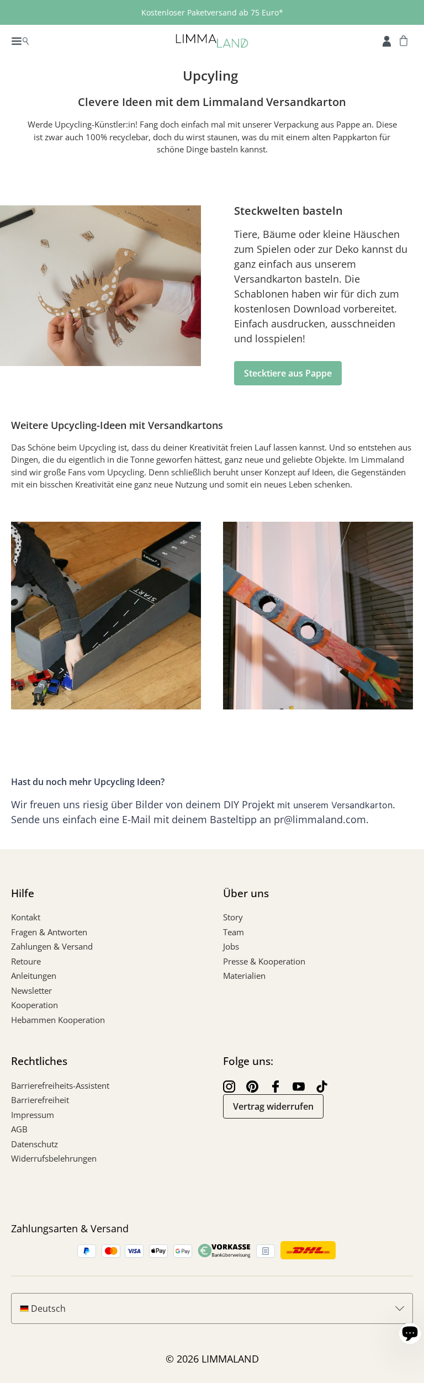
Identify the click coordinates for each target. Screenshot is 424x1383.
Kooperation (34, 1004)
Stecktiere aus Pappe (288, 373)
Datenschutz (34, 1143)
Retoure (26, 961)
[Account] (386, 40)
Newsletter (31, 990)
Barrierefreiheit (40, 1099)
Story (233, 917)
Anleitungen (33, 975)
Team (233, 931)
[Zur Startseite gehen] (212, 40)
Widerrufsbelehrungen (54, 1158)
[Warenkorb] (403, 40)
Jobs (231, 946)
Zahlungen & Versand (52, 946)
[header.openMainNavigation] (20, 40)
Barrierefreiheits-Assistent (60, 1085)
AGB (19, 1129)
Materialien (244, 975)
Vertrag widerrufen (273, 1106)
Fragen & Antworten (49, 931)
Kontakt (25, 917)
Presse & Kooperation (264, 961)
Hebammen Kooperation (58, 1019)
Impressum (32, 1114)
